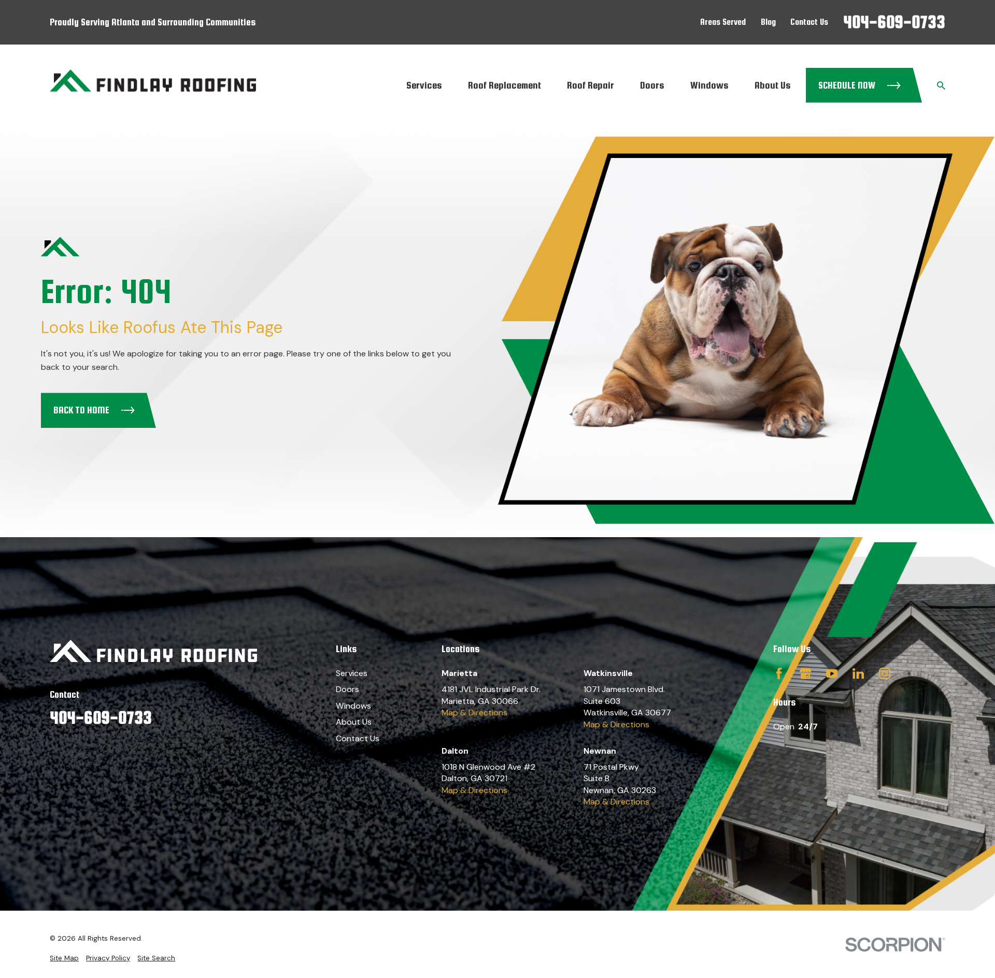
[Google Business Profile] (805, 673)
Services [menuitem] (424, 85)
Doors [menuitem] (652, 85)
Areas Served (723, 22)
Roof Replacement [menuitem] (504, 85)
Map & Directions (474, 712)
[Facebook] (779, 673)
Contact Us (809, 22)
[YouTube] (831, 673)
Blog (768, 22)
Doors (347, 689)
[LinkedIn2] (858, 673)
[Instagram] (884, 673)
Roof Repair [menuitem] (590, 85)
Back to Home (81, 410)
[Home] (153, 85)
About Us (354, 721)
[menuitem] (64, 958)
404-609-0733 (894, 22)
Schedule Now (846, 85)
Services (351, 673)
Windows (353, 705)
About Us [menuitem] (773, 85)
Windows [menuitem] (709, 85)
